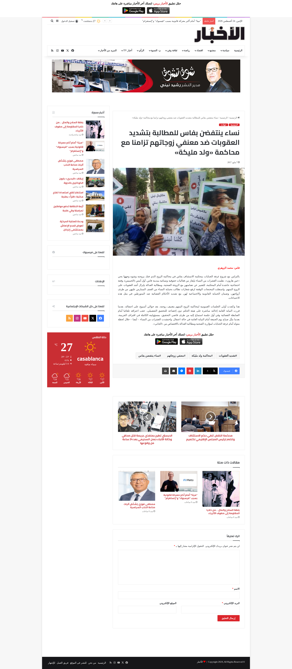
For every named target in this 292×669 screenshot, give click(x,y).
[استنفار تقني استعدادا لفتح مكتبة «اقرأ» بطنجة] (95, 195)
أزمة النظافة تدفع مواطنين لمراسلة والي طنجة (68, 208)
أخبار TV (127, 50)
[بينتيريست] (190, 371)
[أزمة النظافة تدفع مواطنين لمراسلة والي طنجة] (95, 210)
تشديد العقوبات (227, 355)
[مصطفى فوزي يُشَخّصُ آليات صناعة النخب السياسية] (136, 486)
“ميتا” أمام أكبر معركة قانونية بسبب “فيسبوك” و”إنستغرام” (180, 496)
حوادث (223, 125)
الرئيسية (238, 50)
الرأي (141, 50)
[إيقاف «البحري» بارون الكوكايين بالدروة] (95, 182)
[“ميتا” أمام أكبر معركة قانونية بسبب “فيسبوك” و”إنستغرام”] (178, 481)
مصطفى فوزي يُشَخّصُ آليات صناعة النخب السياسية (139, 505)
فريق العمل (62, 663)
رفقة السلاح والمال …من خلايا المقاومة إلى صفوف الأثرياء (223, 511)
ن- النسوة (156, 50)
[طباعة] (165, 371)
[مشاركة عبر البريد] (173, 371)
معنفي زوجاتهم (175, 355)
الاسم (236, 589)
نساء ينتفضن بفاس (148, 355)
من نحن (92, 663)
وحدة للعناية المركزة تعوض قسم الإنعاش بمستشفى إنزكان (71, 225)
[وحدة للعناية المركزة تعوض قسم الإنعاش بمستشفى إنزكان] (95, 226)
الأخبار (200, 662)
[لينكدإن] (198, 371)
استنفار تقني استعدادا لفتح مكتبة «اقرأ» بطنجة (68, 194)
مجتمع (213, 50)
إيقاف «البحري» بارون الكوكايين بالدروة (71, 180)
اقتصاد (200, 50)
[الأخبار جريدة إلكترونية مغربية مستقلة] (219, 35)
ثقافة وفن (172, 50)
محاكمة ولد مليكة (201, 355)
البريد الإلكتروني (231, 603)
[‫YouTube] (85, 318)
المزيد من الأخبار (108, 50)
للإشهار (51, 663)
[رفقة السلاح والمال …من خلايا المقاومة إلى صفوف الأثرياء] (221, 489)
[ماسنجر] (181, 371)
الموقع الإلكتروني (168, 603)
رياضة (187, 50)
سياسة (226, 50)
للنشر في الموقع (78, 663)
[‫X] (92, 318)
